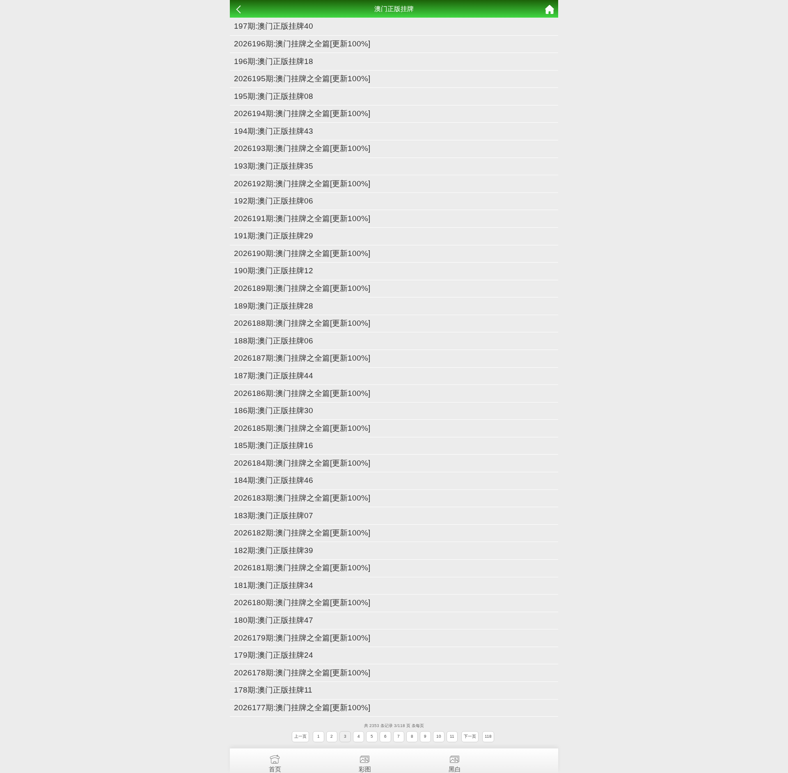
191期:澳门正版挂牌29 (273, 235)
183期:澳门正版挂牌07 (273, 515)
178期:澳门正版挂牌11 (273, 690)
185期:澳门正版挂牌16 (273, 445)
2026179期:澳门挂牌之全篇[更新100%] (302, 637)
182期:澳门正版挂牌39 (273, 550)
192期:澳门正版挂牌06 (273, 201)
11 (452, 736)
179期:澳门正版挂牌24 (273, 655)
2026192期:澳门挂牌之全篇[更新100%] (302, 183)
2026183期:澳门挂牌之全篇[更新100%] (302, 498)
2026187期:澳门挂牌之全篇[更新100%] (302, 358)
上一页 (300, 736)
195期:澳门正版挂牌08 (273, 96)
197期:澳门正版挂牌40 (273, 26)
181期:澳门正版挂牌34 (273, 585)
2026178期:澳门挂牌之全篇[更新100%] (302, 672)
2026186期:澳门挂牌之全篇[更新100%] (302, 393)
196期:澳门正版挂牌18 (273, 61)
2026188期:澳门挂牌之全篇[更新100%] (302, 323)
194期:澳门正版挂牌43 (273, 131)
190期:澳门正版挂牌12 (273, 270)
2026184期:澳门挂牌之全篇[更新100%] (302, 463)
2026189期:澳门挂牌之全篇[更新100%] (302, 288)
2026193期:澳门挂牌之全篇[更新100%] (302, 148)
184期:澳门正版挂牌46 (273, 480)
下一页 (470, 736)
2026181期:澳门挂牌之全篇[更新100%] (302, 567)
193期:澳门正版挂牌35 (273, 166)
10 (438, 736)
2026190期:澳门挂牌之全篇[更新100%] (302, 253)
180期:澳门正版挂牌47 (273, 620)
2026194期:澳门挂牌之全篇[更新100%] (302, 113)
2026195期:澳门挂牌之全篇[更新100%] (302, 78)
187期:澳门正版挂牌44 (273, 375)
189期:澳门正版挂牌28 (273, 306)
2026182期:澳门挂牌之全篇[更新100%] (302, 532)
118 (488, 736)
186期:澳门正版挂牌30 (273, 410)
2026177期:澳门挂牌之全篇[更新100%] (302, 707)
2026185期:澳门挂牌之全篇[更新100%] (302, 428)
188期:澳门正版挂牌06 (273, 340)
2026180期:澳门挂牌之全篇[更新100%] (302, 602)
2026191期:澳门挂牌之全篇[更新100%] (302, 218)
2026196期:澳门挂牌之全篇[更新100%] (302, 43)
